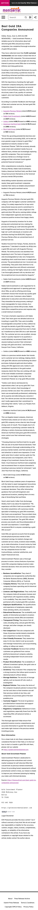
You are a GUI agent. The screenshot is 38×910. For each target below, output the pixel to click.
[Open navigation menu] (3, 17)
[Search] (26, 17)
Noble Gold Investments (11, 116)
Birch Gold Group (9, 129)
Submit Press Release (11, 903)
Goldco (5, 121)
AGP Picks (5, 3)
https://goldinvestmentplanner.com (15, 750)
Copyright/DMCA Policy (13, 907)
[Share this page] (35, 17)
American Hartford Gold (12, 124)
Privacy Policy (28, 907)
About (10, 898)
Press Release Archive (22, 898)
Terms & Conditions (27, 903)
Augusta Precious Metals (12, 111)
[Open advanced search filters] (30, 17)
